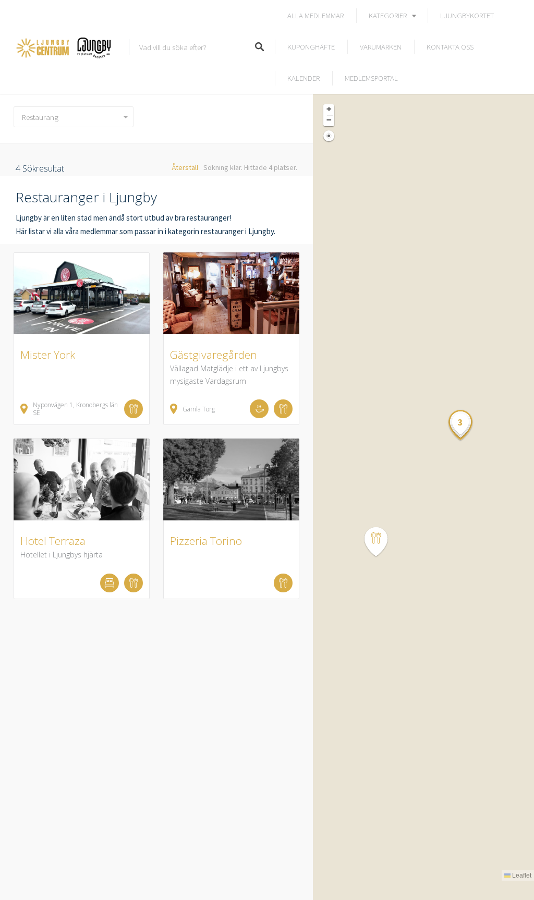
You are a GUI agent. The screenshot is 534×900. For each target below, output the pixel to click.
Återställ (185, 167)
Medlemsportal (371, 78)
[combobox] (74, 116)
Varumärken (381, 47)
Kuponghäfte (311, 47)
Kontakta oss (450, 47)
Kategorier (388, 15)
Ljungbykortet (467, 15)
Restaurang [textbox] (40, 117)
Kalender (303, 78)
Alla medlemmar (315, 15)
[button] (382, 542)
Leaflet (521, 875)
